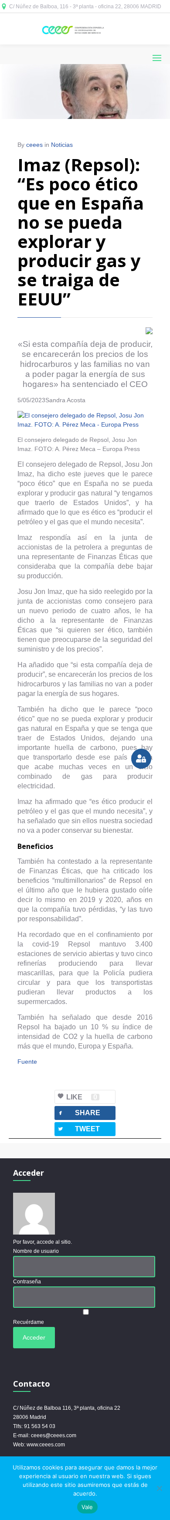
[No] (159, 1488)
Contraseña (27, 1282)
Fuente (27, 1061)
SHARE (78, 1112)
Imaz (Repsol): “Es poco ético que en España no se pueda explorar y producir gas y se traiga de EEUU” (80, 232)
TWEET (78, 1128)
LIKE (81, 1097)
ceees (34, 144)
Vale (87, 1506)
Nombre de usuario (36, 1251)
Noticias (62, 144)
